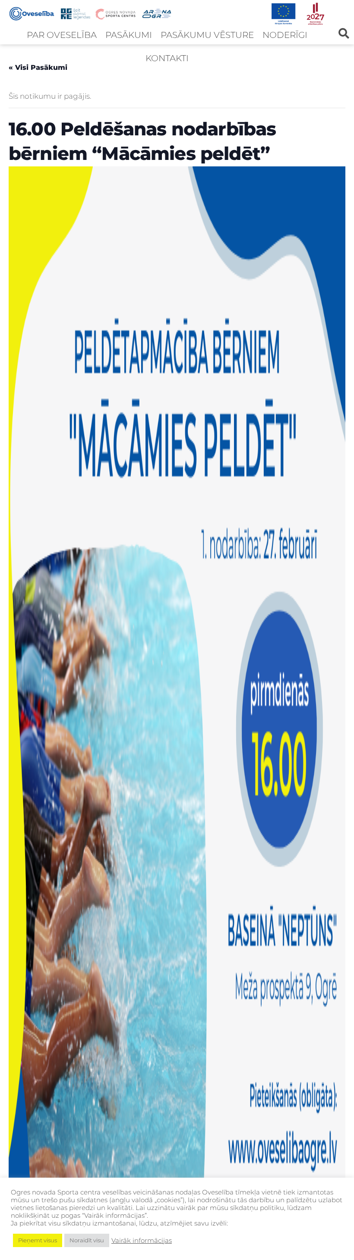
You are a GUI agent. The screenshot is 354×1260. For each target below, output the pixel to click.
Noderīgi (284, 35)
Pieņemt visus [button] (37, 1240)
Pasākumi (128, 35)
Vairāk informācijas (141, 1240)
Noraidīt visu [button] (87, 1240)
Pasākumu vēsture (207, 35)
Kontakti (167, 58)
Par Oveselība (62, 35)
